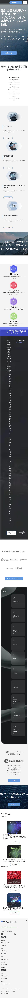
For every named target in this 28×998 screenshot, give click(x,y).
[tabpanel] (14, 433)
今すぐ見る (14, 842)
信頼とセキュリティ (5, 943)
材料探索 (3, 967)
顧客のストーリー (5, 959)
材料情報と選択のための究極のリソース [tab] (16, 332)
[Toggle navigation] (25, 2)
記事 (2, 973)
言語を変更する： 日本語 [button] (7, 927)
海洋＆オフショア (16, 702)
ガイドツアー (4, 978)
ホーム (2, 991)
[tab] (14, 272)
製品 (2, 956)
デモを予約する (8, 53)
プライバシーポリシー (5, 993)
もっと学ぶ (22, 533)
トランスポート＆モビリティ (16, 731)
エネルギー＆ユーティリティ (16, 632)
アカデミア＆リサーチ (16, 602)
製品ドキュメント (5, 976)
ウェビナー (3, 981)
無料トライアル (16, 2)
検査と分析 (15, 687)
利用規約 (13, 991)
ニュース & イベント (5, 984)
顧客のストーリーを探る (14, 578)
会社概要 (3, 940)
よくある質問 (4, 964)
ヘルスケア (15, 644)
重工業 (14, 658)
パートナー (3, 945)
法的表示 (7, 991)
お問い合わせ (8, 47)
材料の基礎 (3, 962)
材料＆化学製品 (16, 716)
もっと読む (8, 138)
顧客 (2, 948)
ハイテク (15, 673)
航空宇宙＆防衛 (16, 616)
